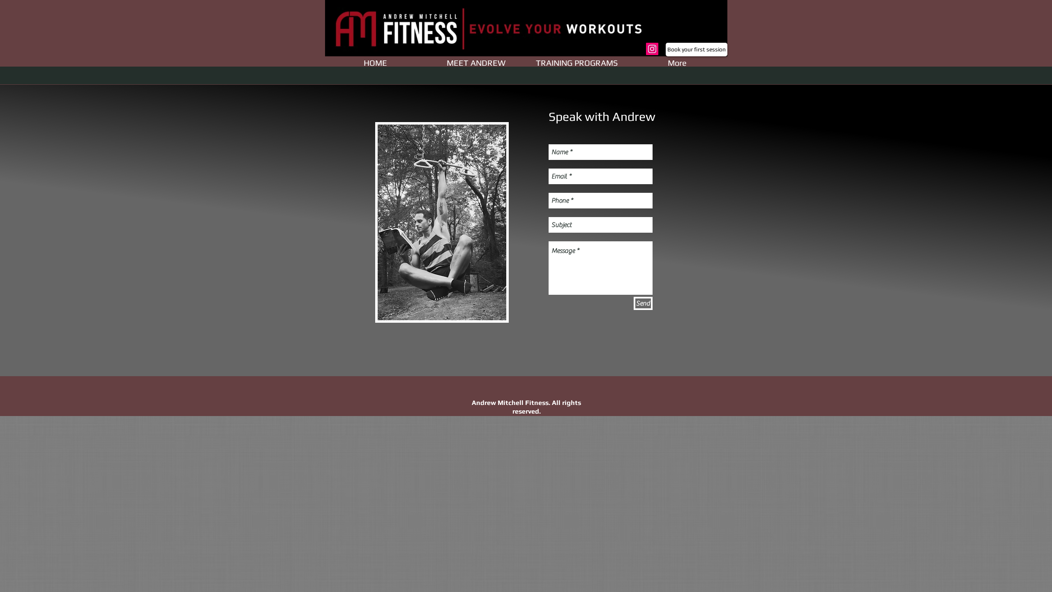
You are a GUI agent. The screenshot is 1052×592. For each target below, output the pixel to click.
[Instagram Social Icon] (652, 49)
